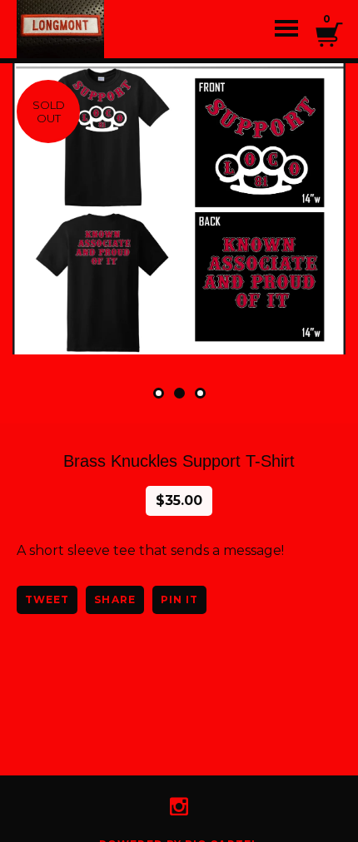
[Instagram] (179, 806)
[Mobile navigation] (286, 29)
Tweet (47, 599)
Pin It (179, 599)
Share (114, 599)
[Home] (83, 29)
